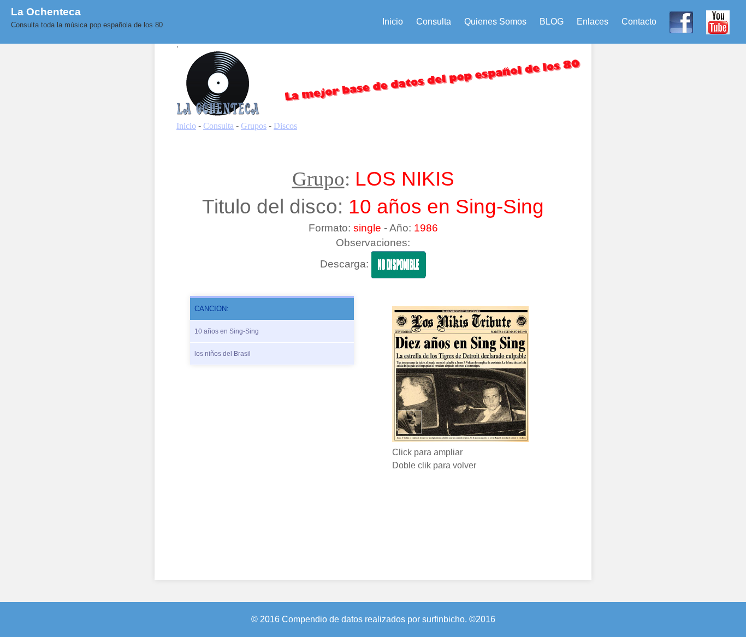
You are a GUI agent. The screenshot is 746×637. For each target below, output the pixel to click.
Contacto (638, 21)
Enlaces (592, 21)
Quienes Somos (495, 21)
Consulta (433, 21)
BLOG (552, 21)
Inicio (392, 21)
